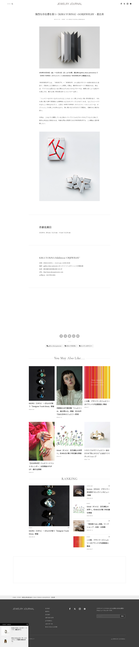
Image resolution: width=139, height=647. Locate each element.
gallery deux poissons (54, 346)
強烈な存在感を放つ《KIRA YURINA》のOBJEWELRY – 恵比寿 (38, 597)
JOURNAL (48, 621)
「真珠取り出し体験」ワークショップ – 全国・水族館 (98, 525)
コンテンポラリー (86, 346)
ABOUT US (49, 624)
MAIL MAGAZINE (51, 627)
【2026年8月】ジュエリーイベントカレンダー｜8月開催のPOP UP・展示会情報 (41, 466)
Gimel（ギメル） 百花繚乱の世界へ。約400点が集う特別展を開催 (69, 451)
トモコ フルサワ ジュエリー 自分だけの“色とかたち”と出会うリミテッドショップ (97, 453)
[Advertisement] (69, 312)
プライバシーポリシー (29, 638)
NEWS (47, 611)
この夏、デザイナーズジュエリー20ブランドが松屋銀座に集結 (97, 402)
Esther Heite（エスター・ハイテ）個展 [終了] (19, 628)
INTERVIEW (90, 486)
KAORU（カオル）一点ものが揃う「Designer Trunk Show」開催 (41, 405)
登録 (122, 616)
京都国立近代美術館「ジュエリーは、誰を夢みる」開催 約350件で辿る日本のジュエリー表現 (69, 411)
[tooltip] (121, 3)
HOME (14, 597)
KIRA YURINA (71, 346)
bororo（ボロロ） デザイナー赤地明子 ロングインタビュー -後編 (98, 492)
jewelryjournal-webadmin (76, 19)
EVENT (63, 19)
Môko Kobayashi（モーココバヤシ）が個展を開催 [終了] (19, 639)
